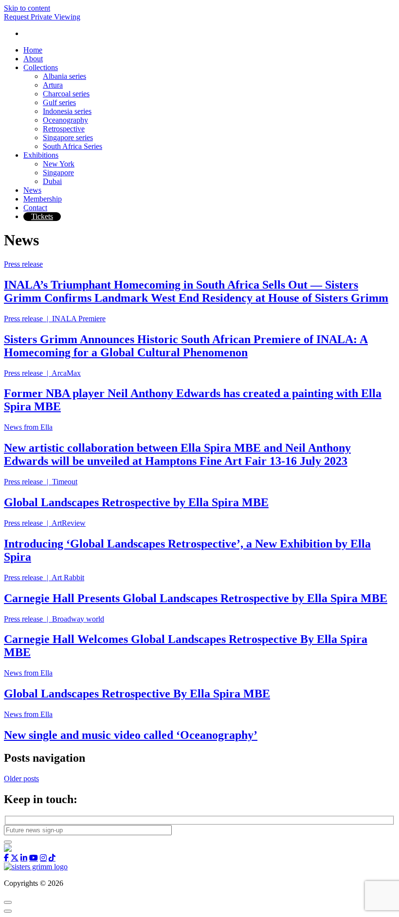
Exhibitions (40, 155)
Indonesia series (67, 111)
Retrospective (64, 129)
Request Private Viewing (42, 17)
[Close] (8, 902)
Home (32, 50)
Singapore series (68, 137)
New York (58, 164)
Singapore (58, 172)
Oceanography (65, 120)
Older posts (21, 778)
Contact (35, 207)
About (33, 59)
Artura (53, 85)
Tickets (42, 216)
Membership (42, 199)
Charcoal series (66, 94)
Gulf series (59, 102)
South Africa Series (72, 146)
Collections (40, 67)
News (32, 190)
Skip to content (27, 8)
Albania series (64, 76)
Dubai (52, 181)
